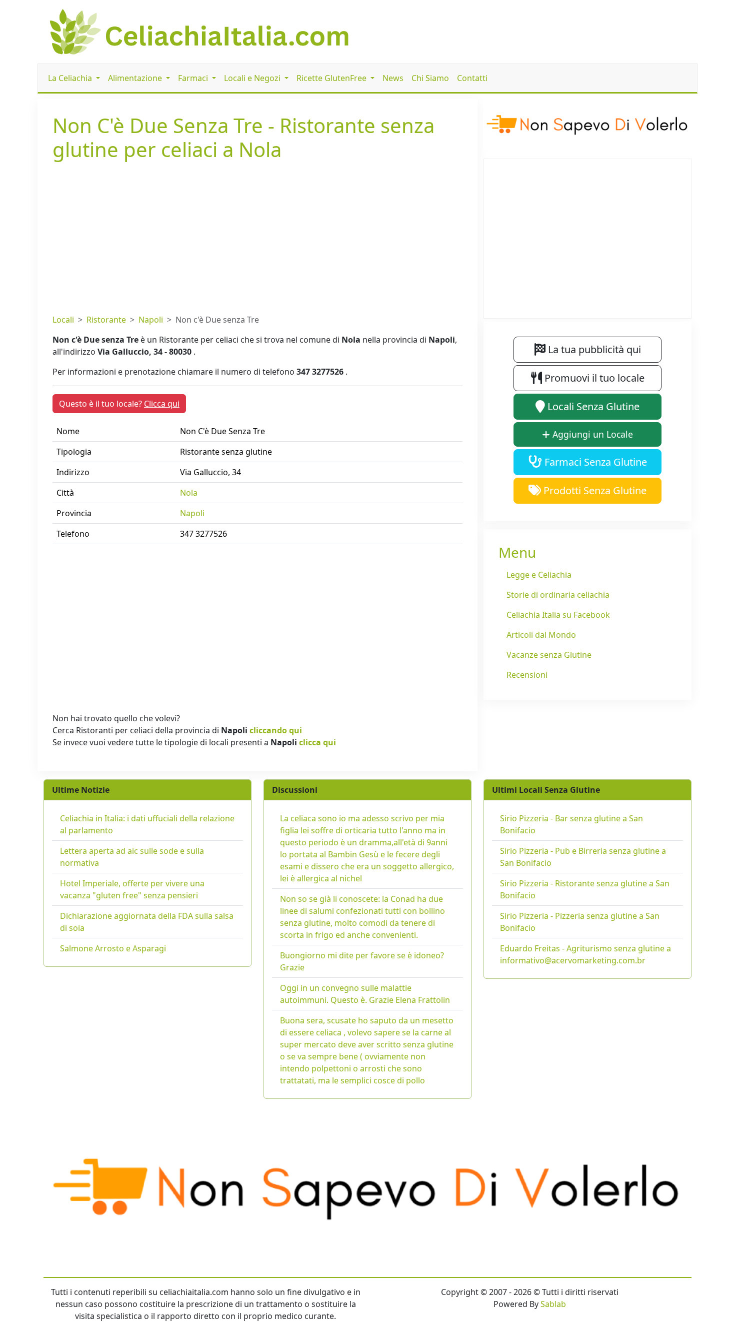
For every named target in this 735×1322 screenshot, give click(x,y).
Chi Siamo (430, 78)
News (393, 78)
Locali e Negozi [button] (253, 78)
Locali (63, 319)
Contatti (472, 78)
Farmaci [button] (194, 78)
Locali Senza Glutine (592, 406)
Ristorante (106, 319)
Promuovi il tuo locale (593, 378)
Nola (189, 492)
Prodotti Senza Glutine (593, 490)
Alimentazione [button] (136, 78)
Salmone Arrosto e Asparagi (113, 948)
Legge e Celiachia (539, 574)
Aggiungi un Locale (591, 434)
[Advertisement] (257, 236)
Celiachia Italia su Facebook (558, 614)
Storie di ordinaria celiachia (558, 594)
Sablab (553, 1303)
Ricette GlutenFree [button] (332, 78)
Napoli (150, 319)
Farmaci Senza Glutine (594, 462)
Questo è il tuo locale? (119, 403)
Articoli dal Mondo (541, 634)
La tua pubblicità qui (593, 349)
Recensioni (527, 674)
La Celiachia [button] (71, 78)
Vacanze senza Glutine (549, 654)
